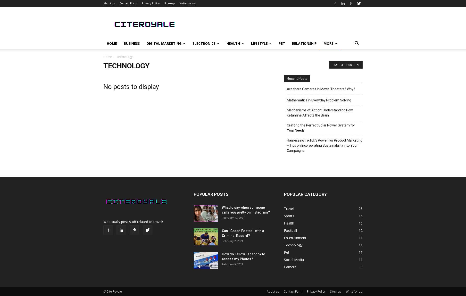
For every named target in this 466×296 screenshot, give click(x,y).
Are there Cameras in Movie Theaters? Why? (321, 89)
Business (132, 43)
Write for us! (188, 3)
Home (112, 43)
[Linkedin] (343, 3)
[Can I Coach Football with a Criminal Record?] (206, 236)
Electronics (204, 43)
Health (233, 43)
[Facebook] (335, 3)
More (328, 43)
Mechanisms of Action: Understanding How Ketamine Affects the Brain (320, 112)
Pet (282, 43)
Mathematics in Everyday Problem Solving (319, 100)
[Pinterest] (351, 3)
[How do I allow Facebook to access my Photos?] (206, 260)
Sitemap (169, 3)
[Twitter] (359, 3)
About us (109, 3)
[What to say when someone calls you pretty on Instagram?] (206, 213)
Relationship (304, 43)
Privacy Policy (151, 3)
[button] (357, 44)
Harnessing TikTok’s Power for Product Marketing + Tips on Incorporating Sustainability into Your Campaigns (324, 145)
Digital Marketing (164, 43)
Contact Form (128, 3)
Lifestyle (259, 43)
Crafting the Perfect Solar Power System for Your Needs (321, 127)
